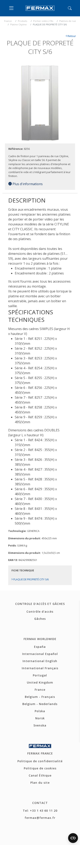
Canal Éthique (40, 775)
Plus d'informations (27, 184)
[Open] (12, 8)
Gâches (40, 619)
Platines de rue (67, 20)
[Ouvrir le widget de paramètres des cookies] (73, 838)
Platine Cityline (18, 24)
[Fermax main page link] (40, 8)
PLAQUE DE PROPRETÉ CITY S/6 (30, 579)
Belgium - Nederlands (39, 704)
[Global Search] (69, 8)
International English (40, 661)
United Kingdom (40, 682)
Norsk (40, 718)
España (40, 647)
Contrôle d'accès (39, 611)
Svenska (39, 725)
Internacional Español (40, 654)
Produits (22, 20)
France (8, 20)
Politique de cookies (40, 768)
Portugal (40, 675)
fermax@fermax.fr (40, 818)
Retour (71, 36)
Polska (40, 711)
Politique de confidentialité (40, 761)
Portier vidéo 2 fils (43, 20)
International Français (40, 668)
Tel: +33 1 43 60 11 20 (40, 811)
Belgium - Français (40, 697)
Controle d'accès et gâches (40, 604)
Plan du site (40, 783)
